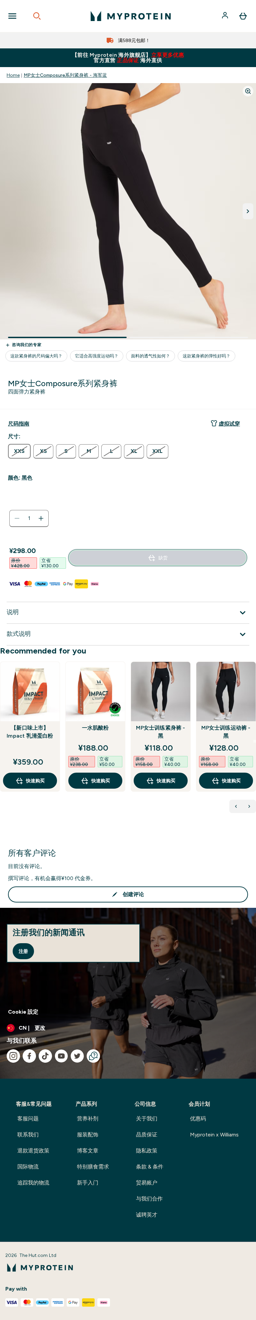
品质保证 (146, 1134)
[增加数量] (41, 518)
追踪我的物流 (33, 1182)
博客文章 (87, 1150)
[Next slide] (254, 741)
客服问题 (28, 1118)
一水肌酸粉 (95, 728)
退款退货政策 (33, 1150)
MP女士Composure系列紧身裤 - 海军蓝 (65, 75)
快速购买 (35, 780)
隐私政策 (146, 1150)
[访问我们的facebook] (29, 1056)
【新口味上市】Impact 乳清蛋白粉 (30, 732)
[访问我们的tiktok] (45, 1056)
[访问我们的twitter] (77, 1056)
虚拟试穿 (229, 424)
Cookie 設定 (23, 1012)
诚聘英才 (146, 1215)
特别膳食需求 (93, 1166)
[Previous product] (236, 806)
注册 (23, 951)
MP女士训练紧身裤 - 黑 (160, 732)
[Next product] (249, 806)
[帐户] (226, 16)
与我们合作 (149, 1199)
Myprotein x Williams (214, 1134)
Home (13, 75)
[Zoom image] (248, 91)
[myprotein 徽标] (131, 16)
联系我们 (28, 1134)
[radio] (19, 451)
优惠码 (198, 1118)
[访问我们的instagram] (13, 1056)
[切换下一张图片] (248, 211)
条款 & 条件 (149, 1166)
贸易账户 (146, 1182)
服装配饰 (87, 1134)
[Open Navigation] (12, 16)
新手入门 (87, 1182)
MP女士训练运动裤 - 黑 (225, 732)
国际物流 (28, 1166)
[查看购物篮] (243, 16)
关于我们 (146, 1118)
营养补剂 (87, 1118)
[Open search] (37, 16)
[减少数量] (17, 518)
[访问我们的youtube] (61, 1056)
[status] (29, 518)
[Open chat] (93, 1056)
